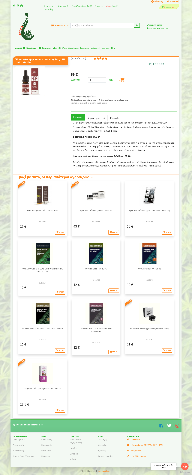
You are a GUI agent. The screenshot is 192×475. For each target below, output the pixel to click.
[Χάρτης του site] (21, 5)
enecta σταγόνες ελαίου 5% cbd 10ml (42, 210)
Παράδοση (46, 450)
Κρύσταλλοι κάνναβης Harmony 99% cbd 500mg (149, 328)
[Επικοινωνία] (18, 5)
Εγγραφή (174, 1)
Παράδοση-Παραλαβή (82, 6)
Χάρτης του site (105, 456)
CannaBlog (48, 9)
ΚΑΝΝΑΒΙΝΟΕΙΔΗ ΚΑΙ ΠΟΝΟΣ (149, 269)
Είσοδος (158, 1)
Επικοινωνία (18, 445)
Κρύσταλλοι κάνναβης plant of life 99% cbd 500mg (149, 210)
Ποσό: (168, 7)
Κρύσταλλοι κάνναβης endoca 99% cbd (96, 210)
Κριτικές (102, 450)
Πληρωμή (45, 456)
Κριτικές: (115, 118)
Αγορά (61, 232)
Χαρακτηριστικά (96, 118)
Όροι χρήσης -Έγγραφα (23, 456)
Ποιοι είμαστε (19, 439)
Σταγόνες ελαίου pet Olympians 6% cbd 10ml (42, 388)
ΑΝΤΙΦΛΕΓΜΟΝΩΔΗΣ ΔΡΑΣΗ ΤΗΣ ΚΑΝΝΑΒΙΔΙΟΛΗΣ (42, 328)
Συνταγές (99, 6)
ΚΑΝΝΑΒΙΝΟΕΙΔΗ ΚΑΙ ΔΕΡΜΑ (96, 269)
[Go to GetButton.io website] (185, 472)
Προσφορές (63, 6)
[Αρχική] (14, 5)
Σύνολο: (75, 79)
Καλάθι (73, 459)
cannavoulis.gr (104, 471)
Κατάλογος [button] (61, 25)
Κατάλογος (46, 439)
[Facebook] (163, 426)
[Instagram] (177, 426)
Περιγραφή (77, 117)
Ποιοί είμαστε (50, 6)
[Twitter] (171, 426)
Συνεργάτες (18, 450)
